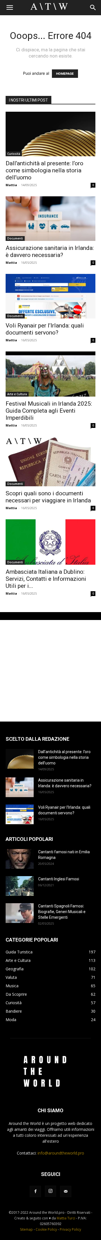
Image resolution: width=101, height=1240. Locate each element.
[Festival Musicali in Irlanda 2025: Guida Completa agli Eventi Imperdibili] (50, 374)
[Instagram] (50, 1191)
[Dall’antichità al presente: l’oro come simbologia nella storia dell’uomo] (50, 134)
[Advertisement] (50, 671)
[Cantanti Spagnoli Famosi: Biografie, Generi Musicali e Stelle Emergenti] (20, 913)
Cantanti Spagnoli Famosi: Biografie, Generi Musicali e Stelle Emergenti (62, 912)
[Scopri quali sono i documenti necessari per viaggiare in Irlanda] (50, 461)
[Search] (93, 7)
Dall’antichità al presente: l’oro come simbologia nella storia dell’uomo (44, 170)
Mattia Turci (66, 1218)
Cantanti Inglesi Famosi (58, 879)
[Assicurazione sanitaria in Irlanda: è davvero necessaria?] (50, 218)
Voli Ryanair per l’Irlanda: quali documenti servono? (45, 329)
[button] (10, 7)
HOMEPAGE (65, 74)
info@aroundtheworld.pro (61, 1153)
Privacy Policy (70, 1229)
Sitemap (26, 1229)
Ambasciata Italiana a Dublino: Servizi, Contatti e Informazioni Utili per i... (46, 578)
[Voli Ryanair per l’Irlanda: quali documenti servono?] (50, 296)
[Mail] (65, 1191)
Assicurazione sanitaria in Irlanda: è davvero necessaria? (50, 251)
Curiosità (13, 154)
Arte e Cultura (17, 394)
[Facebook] (35, 1191)
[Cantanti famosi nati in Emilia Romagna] (20, 859)
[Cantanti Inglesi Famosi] (20, 886)
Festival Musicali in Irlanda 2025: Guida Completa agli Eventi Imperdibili (49, 410)
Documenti (15, 238)
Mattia (11, 185)
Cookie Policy (46, 1229)
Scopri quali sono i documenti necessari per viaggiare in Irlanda (48, 497)
